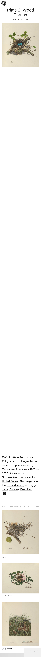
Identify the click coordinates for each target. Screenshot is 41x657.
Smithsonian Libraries (15, 477)
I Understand (30, 654)
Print (17, 465)
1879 (33, 469)
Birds (5, 489)
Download (26, 489)
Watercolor (8, 465)
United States (10, 481)
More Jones (5, 506)
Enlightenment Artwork (16, 506)
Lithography (26, 461)
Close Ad (34, 396)
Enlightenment (10, 461)
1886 (5, 473)
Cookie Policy (32, 651)
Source (13, 489)
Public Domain (15, 485)
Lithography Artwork (29, 506)
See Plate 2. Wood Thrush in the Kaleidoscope (4, 493)
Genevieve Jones (17, 19)
